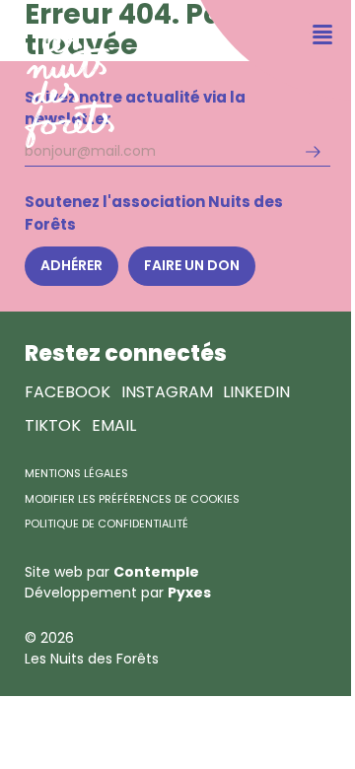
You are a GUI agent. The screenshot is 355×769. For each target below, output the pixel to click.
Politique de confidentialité (106, 523)
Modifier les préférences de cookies (132, 499)
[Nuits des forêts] (57, 74)
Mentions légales (76, 473)
